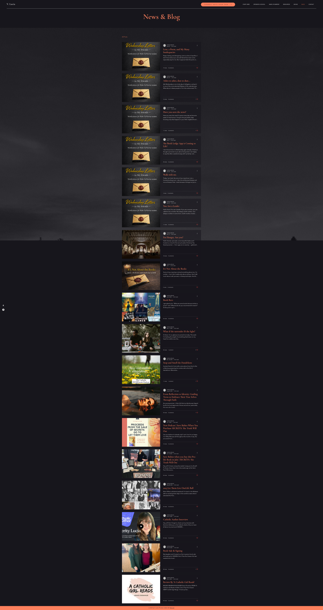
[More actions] (198, 45)
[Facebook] (3, 310)
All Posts (124, 37)
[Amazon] (3, 305)
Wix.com (172, 607)
